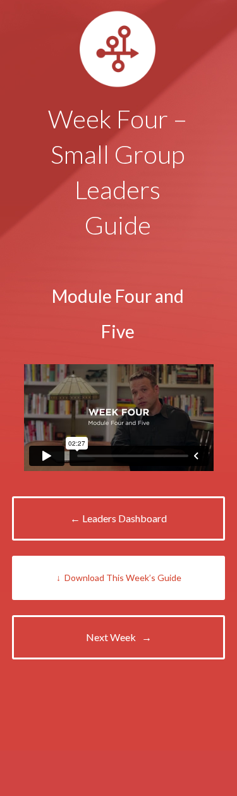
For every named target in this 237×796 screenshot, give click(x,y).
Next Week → (119, 637)
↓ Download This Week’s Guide (118, 577)
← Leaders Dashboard (118, 518)
